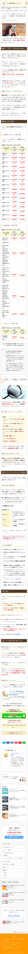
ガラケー (5, 877)
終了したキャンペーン (6, 944)
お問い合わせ (15, 837)
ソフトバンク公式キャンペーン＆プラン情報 (11, 21)
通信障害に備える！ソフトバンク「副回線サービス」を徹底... (17, 799)
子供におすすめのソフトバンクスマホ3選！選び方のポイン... (17, 816)
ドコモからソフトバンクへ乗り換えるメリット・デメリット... (17, 791)
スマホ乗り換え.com (20, 952)
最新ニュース (6, 867)
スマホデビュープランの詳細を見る (12, 579)
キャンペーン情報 (6, 850)
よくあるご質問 (5, 948)
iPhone (5, 874)
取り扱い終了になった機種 (8, 864)
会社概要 (13, 944)
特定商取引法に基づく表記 (7, 946)
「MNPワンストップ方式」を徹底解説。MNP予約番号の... (17, 807)
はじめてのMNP (6, 861)
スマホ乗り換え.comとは (8, 853)
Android (5, 872)
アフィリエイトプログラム (14, 948)
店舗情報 (5, 855)
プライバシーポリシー (17, 946)
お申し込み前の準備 (15, 634)
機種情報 (5, 870)
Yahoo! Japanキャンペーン (9, 847)
